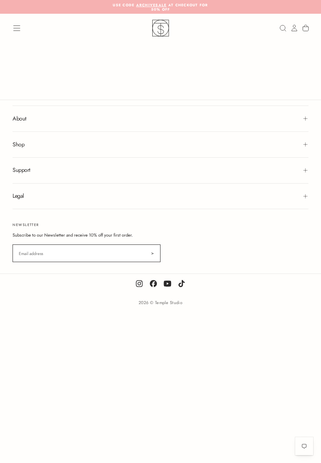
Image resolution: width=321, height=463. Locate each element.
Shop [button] (18, 144)
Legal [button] (18, 196)
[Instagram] (139, 283)
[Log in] (294, 28)
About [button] (19, 118)
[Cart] (305, 28)
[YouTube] (167, 283)
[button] (17, 28)
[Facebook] (153, 283)
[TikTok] (181, 283)
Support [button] (21, 170)
